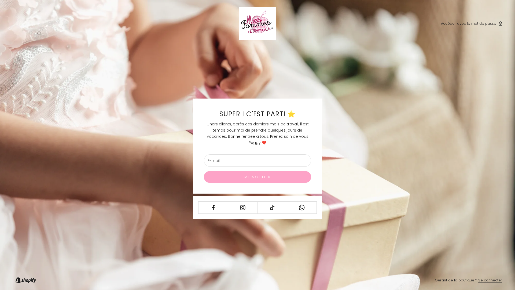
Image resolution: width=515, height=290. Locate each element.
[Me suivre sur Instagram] (242, 207)
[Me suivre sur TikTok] (272, 207)
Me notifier (257, 177)
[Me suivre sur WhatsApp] (302, 207)
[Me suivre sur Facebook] (213, 207)
